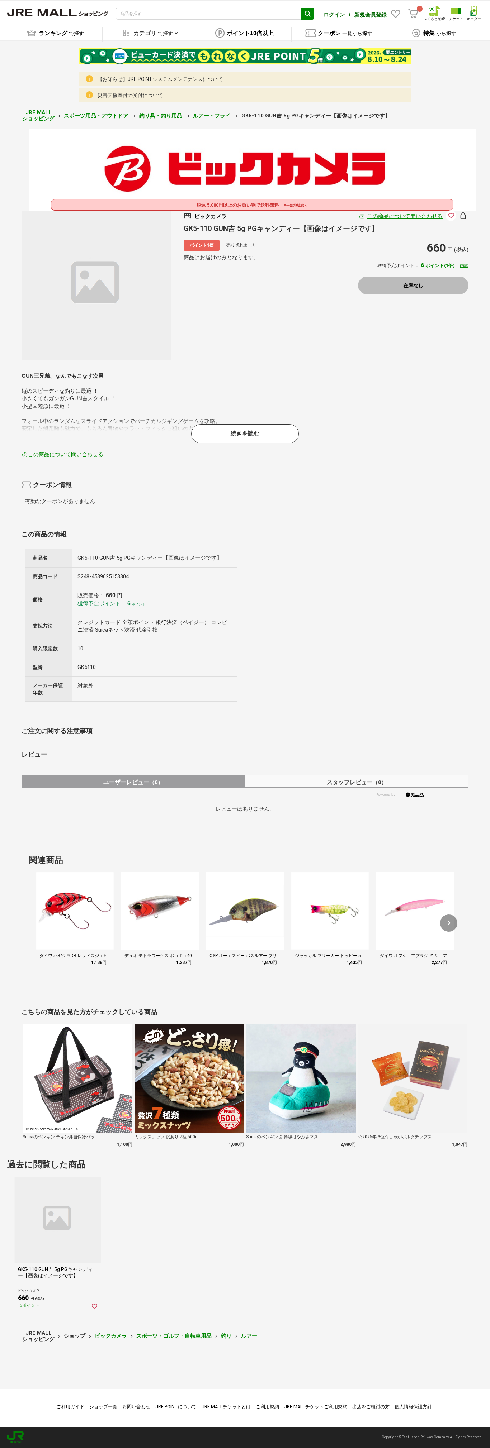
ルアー (249, 1336)
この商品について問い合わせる (405, 216)
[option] (96, 285)
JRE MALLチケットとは (226, 1406)
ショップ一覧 (103, 1406)
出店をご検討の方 (371, 1406)
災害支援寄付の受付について (130, 95)
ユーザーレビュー (133, 782)
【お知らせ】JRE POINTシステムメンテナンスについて (160, 79)
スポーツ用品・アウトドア (97, 115)
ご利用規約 (267, 1406)
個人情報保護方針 (413, 1406)
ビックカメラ (111, 1336)
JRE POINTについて (176, 1406)
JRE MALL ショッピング (38, 115)
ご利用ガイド (70, 1406)
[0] (413, 14)
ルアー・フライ (212, 115)
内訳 (464, 265)
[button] (449, 923)
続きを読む (245, 433)
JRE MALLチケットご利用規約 (315, 1406)
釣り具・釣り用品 (161, 115)
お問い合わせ (136, 1406)
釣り (226, 1336)
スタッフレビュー (357, 782)
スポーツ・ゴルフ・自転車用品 (174, 1336)
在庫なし (413, 285)
